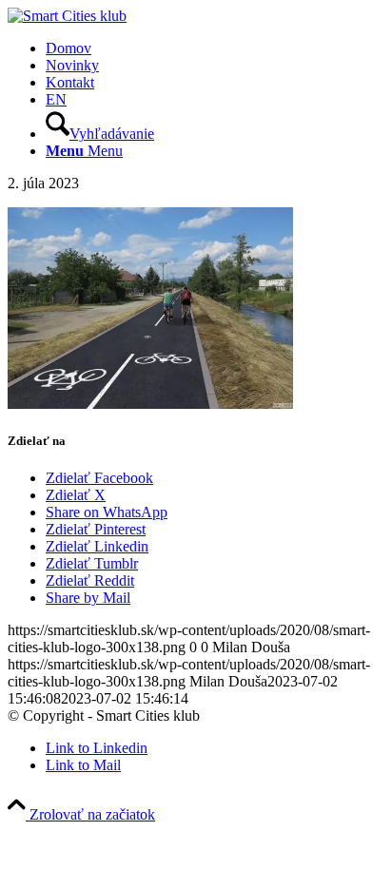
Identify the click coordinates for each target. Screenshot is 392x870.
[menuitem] (215, 48)
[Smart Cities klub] (67, 16)
